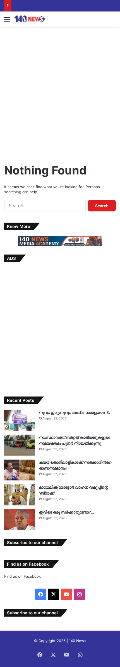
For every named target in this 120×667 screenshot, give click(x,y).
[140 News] (36, 19)
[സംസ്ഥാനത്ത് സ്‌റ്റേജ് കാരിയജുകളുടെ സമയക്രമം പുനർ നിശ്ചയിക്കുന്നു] (19, 445)
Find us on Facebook (22, 576)
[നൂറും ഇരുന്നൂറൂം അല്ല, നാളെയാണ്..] (19, 420)
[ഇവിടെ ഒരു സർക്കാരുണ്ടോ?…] (19, 519)
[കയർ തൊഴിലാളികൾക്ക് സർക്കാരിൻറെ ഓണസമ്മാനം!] (19, 470)
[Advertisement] (60, 92)
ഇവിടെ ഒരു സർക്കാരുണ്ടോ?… (66, 512)
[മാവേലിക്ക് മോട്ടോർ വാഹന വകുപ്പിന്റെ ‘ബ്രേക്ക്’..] (19, 494)
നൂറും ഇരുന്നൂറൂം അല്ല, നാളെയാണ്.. (74, 412)
